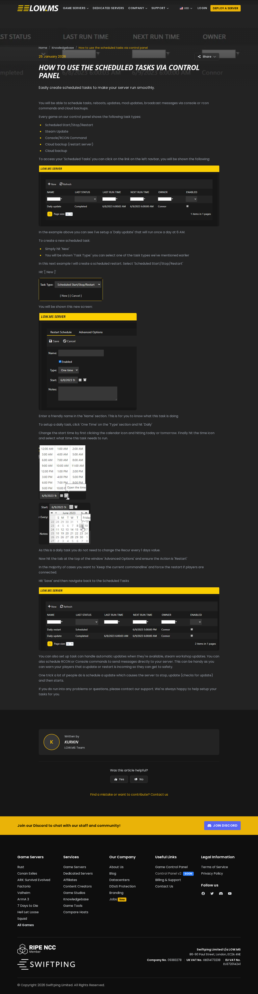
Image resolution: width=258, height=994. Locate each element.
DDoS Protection (122, 886)
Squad (22, 918)
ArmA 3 (23, 899)
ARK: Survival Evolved (33, 880)
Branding (116, 892)
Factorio (24, 886)
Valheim (23, 892)
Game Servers (74, 8)
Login (202, 8)
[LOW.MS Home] (37, 8)
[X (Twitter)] (212, 893)
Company (136, 8)
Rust (20, 867)
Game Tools (72, 905)
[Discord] (221, 893)
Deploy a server (225, 8)
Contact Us (164, 886)
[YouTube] (230, 893)
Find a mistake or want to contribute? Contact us (129, 794)
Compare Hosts (75, 912)
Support (158, 8)
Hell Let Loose (28, 912)
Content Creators (77, 886)
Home (43, 48)
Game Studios (74, 892)
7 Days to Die (27, 905)
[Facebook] (203, 893)
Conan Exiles (27, 873)
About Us (116, 867)
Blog (112, 873)
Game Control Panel (171, 867)
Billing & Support (168, 880)
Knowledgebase (63, 48)
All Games (25, 925)
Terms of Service (214, 867)
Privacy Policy (212, 873)
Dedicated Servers (108, 8)
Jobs (113, 899)
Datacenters (119, 880)
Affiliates (70, 880)
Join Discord (225, 825)
